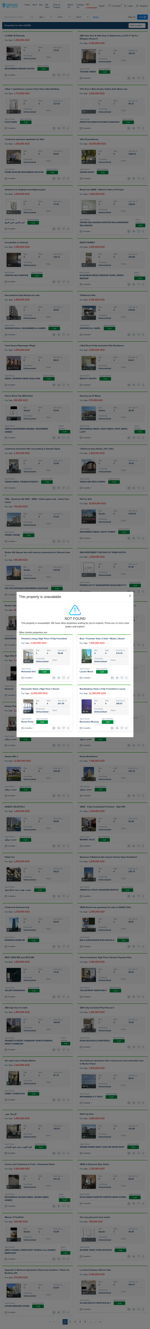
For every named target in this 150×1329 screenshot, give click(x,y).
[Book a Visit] (54, 678)
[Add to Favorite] (64, 678)
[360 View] (59, 678)
